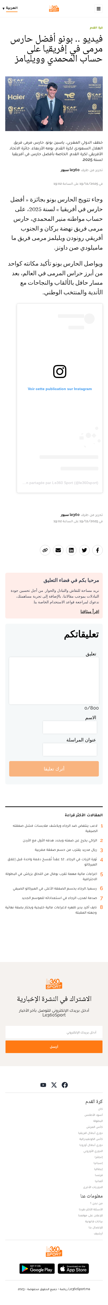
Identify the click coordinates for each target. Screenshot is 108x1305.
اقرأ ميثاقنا (89, 611)
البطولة (98, 1121)
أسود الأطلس (93, 1115)
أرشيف (98, 1233)
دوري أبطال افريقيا (90, 1133)
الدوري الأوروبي (93, 1151)
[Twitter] (54, 1084)
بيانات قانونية (94, 1221)
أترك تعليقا (54, 769)
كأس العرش (94, 1127)
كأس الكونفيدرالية (91, 1139)
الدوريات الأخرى (93, 1187)
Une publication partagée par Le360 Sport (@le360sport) (50, 483)
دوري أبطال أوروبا (91, 1145)
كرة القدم (96, 27)
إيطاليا (98, 1169)
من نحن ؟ (96, 1203)
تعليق (91, 653)
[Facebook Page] (65, 1084)
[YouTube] (43, 1084)
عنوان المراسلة (81, 740)
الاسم (90, 717)
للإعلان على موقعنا (90, 1215)
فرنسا (99, 1175)
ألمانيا (99, 1181)
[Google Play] (37, 1268)
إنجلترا (99, 1157)
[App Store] (73, 1268)
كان (100, 1109)
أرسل (54, 1047)
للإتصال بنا (96, 1227)
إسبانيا (98, 1163)
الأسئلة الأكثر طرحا (91, 1209)
